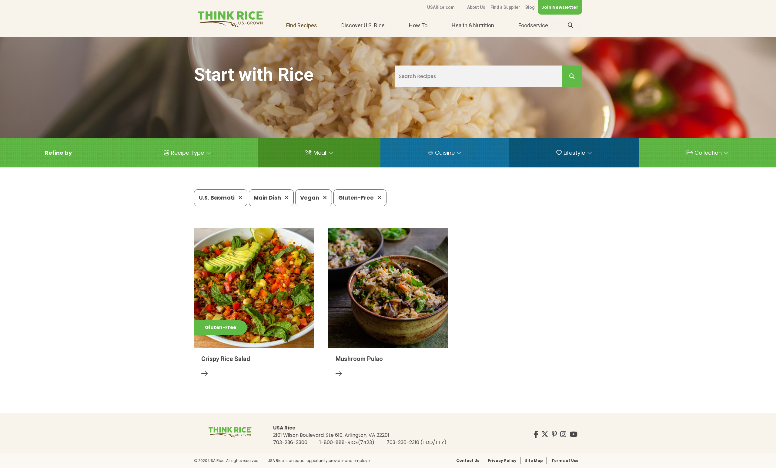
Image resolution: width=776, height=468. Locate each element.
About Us (476, 7)
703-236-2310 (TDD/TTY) (416, 442)
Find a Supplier (505, 7)
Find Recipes (301, 25)
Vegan (310, 197)
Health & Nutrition (473, 25)
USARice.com (441, 7)
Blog (530, 7)
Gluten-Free (356, 197)
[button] (58, 153)
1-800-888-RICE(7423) (346, 442)
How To (418, 25)
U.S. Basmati (217, 197)
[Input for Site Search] (570, 25)
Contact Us (467, 460)
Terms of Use (564, 460)
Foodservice (533, 25)
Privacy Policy (502, 460)
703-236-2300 (290, 442)
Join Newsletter (559, 7)
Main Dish (268, 197)
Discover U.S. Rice (363, 25)
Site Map (534, 460)
